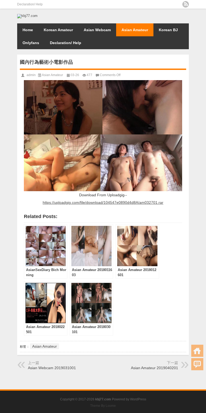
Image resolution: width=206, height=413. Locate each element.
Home (28, 30)
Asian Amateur (135, 30)
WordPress (138, 399)
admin (31, 75)
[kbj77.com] (27, 16)
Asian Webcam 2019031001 (52, 368)
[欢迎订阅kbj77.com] (185, 4)
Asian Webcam (97, 30)
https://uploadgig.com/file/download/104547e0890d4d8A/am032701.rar (103, 202)
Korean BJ (168, 30)
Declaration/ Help (30, 4)
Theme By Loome (103, 406)
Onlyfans (31, 43)
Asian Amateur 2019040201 (154, 368)
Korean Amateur (58, 30)
